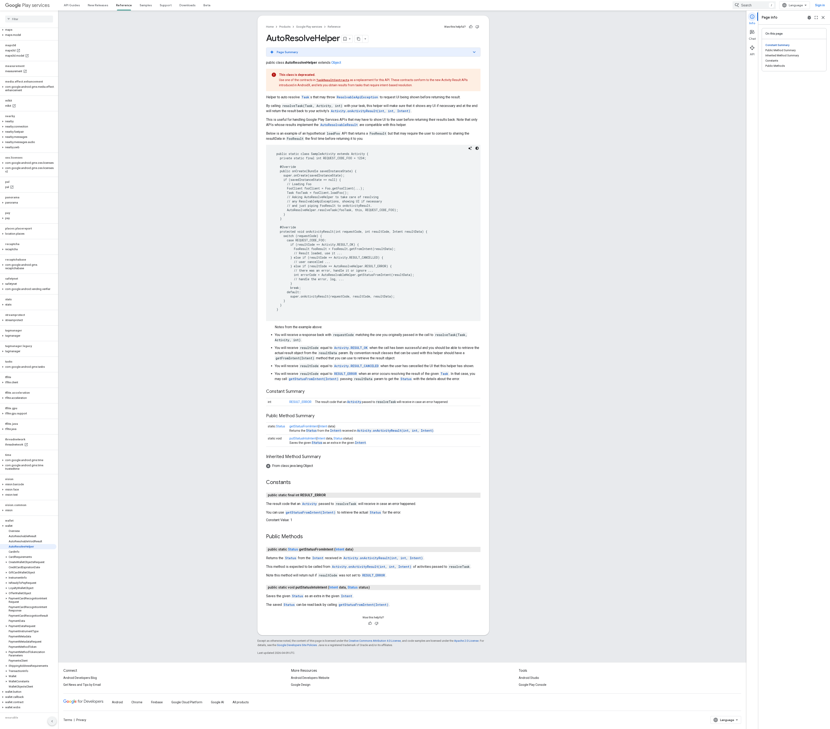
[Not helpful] (477, 27)
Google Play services (309, 26)
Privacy (81, 720)
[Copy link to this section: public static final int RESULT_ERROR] (330, 495)
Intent (323, 426)
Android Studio (529, 678)
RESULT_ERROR (345, 374)
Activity (354, 402)
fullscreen (816, 17)
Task (305, 97)
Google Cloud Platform (186, 702)
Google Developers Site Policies (297, 645)
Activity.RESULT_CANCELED (356, 366)
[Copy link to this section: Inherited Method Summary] (325, 457)
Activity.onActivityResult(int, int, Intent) (370, 111)
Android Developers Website (310, 678)
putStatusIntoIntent (302, 438)
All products (241, 702)
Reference (124, 5)
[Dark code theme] (477, 148)
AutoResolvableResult (339, 125)
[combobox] (754, 5)
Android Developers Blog (80, 678)
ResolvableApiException (357, 97)
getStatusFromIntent (303, 426)
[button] (28, 29)
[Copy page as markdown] (358, 39)
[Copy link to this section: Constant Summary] (309, 391)
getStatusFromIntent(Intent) (313, 379)
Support (166, 5)
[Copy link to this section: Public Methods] (307, 537)
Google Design (300, 684)
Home (270, 26)
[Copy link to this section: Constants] (295, 482)
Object (336, 62)
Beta (206, 5)
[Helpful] (471, 27)
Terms (67, 720)
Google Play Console (532, 684)
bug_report (809, 17)
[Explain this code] (470, 148)
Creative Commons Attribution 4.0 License (375, 640)
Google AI (217, 702)
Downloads (187, 5)
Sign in (820, 5)
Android (117, 702)
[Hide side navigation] (52, 721)
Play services (35, 5)
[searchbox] (29, 19)
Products (284, 26)
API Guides (72, 5)
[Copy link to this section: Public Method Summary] (318, 416)
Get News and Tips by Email (82, 684)
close (823, 17)
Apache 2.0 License (466, 640)
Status (406, 379)
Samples (146, 5)
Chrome (136, 702)
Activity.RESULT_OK (351, 348)
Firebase (157, 702)
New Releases (98, 5)
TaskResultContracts (332, 80)
